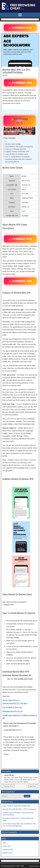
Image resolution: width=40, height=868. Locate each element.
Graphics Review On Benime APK (17, 151)
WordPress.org (7, 853)
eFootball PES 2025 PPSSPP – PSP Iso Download (19, 809)
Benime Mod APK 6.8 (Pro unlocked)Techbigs (16, 71)
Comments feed (8, 849)
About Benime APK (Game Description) (19, 147)
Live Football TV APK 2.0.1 (12, 707)
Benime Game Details (12, 144)
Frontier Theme (34, 866)
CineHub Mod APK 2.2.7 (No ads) (14, 703)
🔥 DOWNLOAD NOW (20, 27)
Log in (4, 843)
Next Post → (34, 786)
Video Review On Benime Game (16, 154)
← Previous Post (7, 786)
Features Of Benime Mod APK (15, 149)
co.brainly (25, 215)
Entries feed (6, 846)
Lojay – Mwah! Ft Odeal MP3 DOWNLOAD (16, 806)
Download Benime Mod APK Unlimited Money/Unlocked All (18, 160)
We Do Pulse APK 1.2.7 (11, 700)
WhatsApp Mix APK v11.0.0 (12, 711)
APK (5, 75)
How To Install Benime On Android (17, 157)
